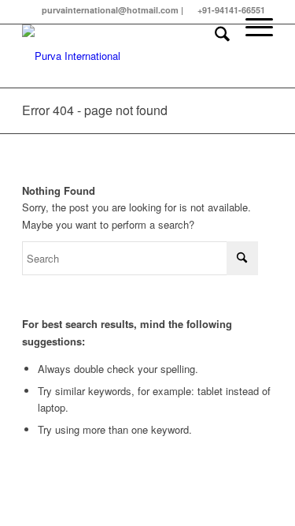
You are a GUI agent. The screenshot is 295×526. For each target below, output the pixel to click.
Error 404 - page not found (95, 110)
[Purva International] (122, 56)
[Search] (214, 56)
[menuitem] (214, 56)
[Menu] (251, 56)
